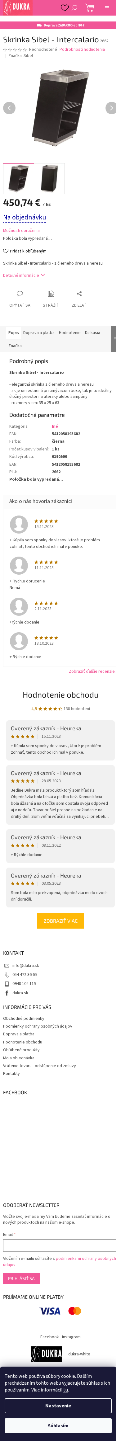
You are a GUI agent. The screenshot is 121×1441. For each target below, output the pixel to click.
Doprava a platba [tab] (39, 333)
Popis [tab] (13, 333)
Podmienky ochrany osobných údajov (37, 1026)
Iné (55, 426)
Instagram (71, 1337)
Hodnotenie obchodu (61, 694)
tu (65, 1390)
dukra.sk (20, 993)
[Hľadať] (74, 8)
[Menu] (107, 8)
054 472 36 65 (24, 975)
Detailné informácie (21, 275)
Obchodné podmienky (23, 1018)
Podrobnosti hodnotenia (82, 50)
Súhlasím (58, 1425)
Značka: (20, 56)
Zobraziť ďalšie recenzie (92, 671)
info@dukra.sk (25, 966)
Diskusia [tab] (92, 333)
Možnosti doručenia (21, 231)
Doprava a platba (18, 1034)
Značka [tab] (15, 346)
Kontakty (11, 1074)
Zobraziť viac (61, 921)
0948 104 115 (24, 984)
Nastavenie (58, 1405)
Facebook (49, 1337)
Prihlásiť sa (21, 1278)
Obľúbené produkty (21, 1050)
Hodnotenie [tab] (70, 333)
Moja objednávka (18, 1058)
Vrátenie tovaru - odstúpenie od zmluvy (39, 1066)
